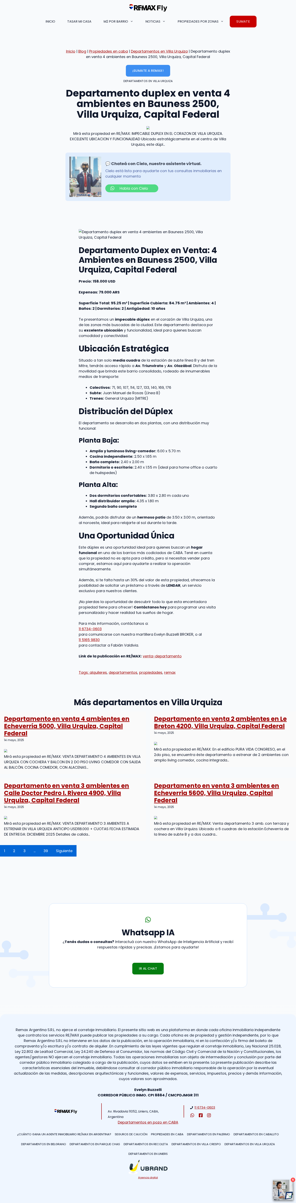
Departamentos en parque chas (95, 1144)
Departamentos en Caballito (256, 1134)
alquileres (98, 672)
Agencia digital (148, 1177)
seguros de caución (131, 1134)
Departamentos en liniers (148, 1154)
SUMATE (243, 21)
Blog (82, 51)
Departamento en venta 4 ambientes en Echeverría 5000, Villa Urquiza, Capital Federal (66, 726)
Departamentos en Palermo (208, 1134)
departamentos (123, 672)
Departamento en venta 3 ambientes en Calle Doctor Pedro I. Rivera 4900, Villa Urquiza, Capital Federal (66, 793)
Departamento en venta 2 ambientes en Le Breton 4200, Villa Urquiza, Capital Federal (220, 722)
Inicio (50, 21)
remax (170, 672)
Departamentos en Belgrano (43, 1144)
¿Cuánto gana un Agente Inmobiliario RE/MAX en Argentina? (64, 1134)
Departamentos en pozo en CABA (148, 1122)
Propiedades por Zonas (198, 21)
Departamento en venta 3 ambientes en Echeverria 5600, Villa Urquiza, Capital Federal (216, 793)
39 (45, 850)
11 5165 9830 (89, 639)
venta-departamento (162, 656)
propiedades (150, 672)
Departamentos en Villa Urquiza (159, 51)
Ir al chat (148, 968)
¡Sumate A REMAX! (148, 70)
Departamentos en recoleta (146, 1144)
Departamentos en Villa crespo (196, 1144)
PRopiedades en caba (167, 1134)
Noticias (152, 21)
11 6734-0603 (90, 628)
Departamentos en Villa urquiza (250, 1144)
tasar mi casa (79, 21)
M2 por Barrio (115, 21)
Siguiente (64, 850)
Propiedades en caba (108, 51)
